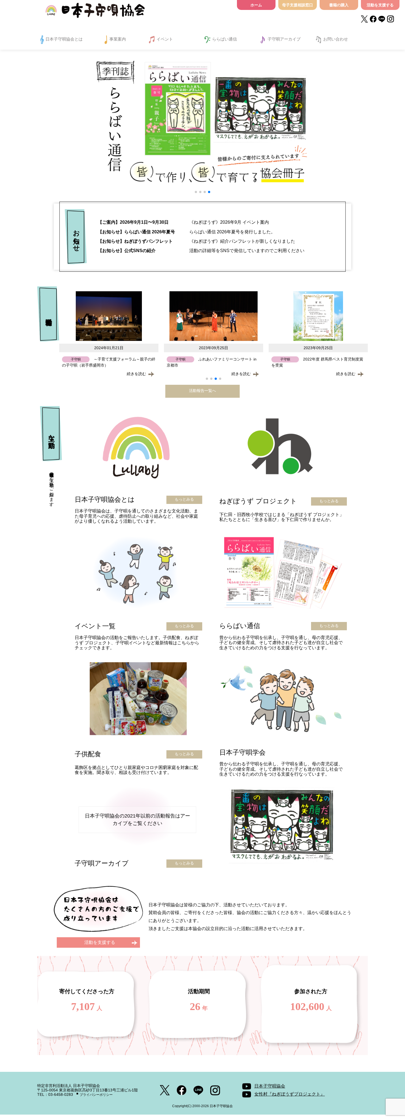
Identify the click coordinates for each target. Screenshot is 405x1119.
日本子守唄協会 (95, 12)
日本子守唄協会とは (64, 39)
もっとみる (184, 499)
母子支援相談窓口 (297, 5)
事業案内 (117, 39)
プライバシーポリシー (96, 1095)
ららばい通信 (224, 39)
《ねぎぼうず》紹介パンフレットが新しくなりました (196, 241)
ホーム (256, 5)
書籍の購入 (339, 5)
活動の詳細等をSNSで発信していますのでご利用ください (201, 250)
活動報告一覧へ (202, 390)
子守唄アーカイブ (284, 39)
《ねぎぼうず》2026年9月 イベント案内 (183, 222)
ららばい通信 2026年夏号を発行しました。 (186, 231)
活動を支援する (380, 5)
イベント (164, 39)
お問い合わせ (335, 39)
